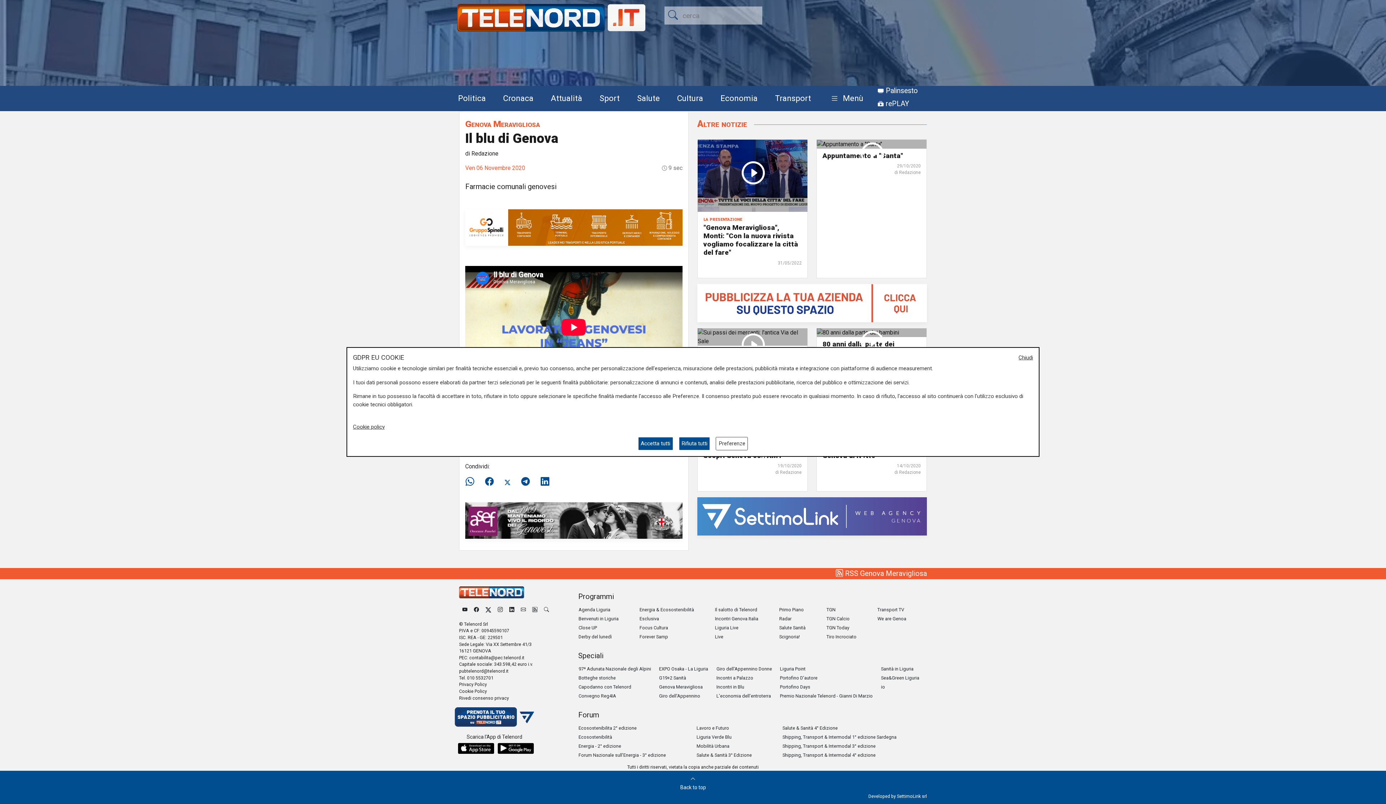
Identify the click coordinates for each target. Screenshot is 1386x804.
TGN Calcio (838, 618)
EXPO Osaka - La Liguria (683, 669)
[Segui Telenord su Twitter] (488, 609)
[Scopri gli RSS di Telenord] (535, 609)
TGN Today (838, 627)
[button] (846, 99)
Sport (610, 98)
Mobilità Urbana (713, 746)
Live (719, 636)
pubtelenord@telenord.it (484, 671)
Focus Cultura (654, 627)
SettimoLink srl (912, 796)
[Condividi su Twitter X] (507, 482)
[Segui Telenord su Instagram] (500, 609)
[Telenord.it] (494, 716)
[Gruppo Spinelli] (574, 227)
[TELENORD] (491, 592)
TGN (831, 609)
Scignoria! (789, 636)
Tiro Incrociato (842, 636)
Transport (793, 98)
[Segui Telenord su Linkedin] (512, 609)
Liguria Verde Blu (714, 737)
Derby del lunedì (595, 636)
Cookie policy (369, 427)
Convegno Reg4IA (597, 696)
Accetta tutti (655, 443)
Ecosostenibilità (595, 737)
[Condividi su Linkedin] (545, 482)
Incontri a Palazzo (734, 678)
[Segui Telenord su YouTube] (465, 609)
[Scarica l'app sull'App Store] (476, 748)
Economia (739, 98)
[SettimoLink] (812, 515)
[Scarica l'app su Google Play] (515, 748)
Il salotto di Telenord (736, 609)
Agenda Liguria (594, 609)
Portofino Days (795, 687)
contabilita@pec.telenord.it (496, 657)
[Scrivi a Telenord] (523, 609)
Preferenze (732, 443)
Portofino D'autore (799, 678)
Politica (472, 98)
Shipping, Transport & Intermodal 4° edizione (829, 755)
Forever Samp (654, 636)
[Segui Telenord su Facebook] (476, 609)
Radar (785, 618)
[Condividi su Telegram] (526, 482)
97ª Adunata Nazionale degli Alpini (615, 669)
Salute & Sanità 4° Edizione (810, 728)
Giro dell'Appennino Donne (744, 669)
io (883, 687)
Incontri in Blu (730, 687)
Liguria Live (726, 627)
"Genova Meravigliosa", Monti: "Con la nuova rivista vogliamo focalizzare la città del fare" (750, 240)
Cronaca (518, 98)
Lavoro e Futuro (713, 728)
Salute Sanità (792, 627)
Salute (648, 98)
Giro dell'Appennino (679, 696)
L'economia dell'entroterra (743, 696)
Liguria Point (793, 669)
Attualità (566, 98)
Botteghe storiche (597, 678)
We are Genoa (891, 618)
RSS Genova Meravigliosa (885, 573)
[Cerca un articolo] (546, 609)
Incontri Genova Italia (736, 618)
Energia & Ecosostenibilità (667, 609)
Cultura (690, 98)
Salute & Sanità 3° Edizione (724, 755)
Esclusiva (649, 618)
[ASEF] (574, 520)
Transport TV (890, 609)
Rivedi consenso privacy (484, 698)
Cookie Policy (473, 691)
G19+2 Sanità (672, 678)
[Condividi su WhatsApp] (472, 482)
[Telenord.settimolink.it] (812, 302)
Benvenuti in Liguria (599, 618)
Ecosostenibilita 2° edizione (608, 728)
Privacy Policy (473, 684)
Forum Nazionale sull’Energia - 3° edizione (622, 755)
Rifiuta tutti (694, 443)
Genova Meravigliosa (502, 124)
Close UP (588, 627)
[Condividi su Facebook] (489, 482)
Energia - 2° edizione (600, 746)
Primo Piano (791, 609)
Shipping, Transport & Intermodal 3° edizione (829, 746)
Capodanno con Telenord (605, 687)
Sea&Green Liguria (900, 678)
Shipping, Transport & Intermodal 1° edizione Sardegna (840, 737)
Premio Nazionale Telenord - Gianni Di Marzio (826, 696)
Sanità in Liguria (897, 669)
